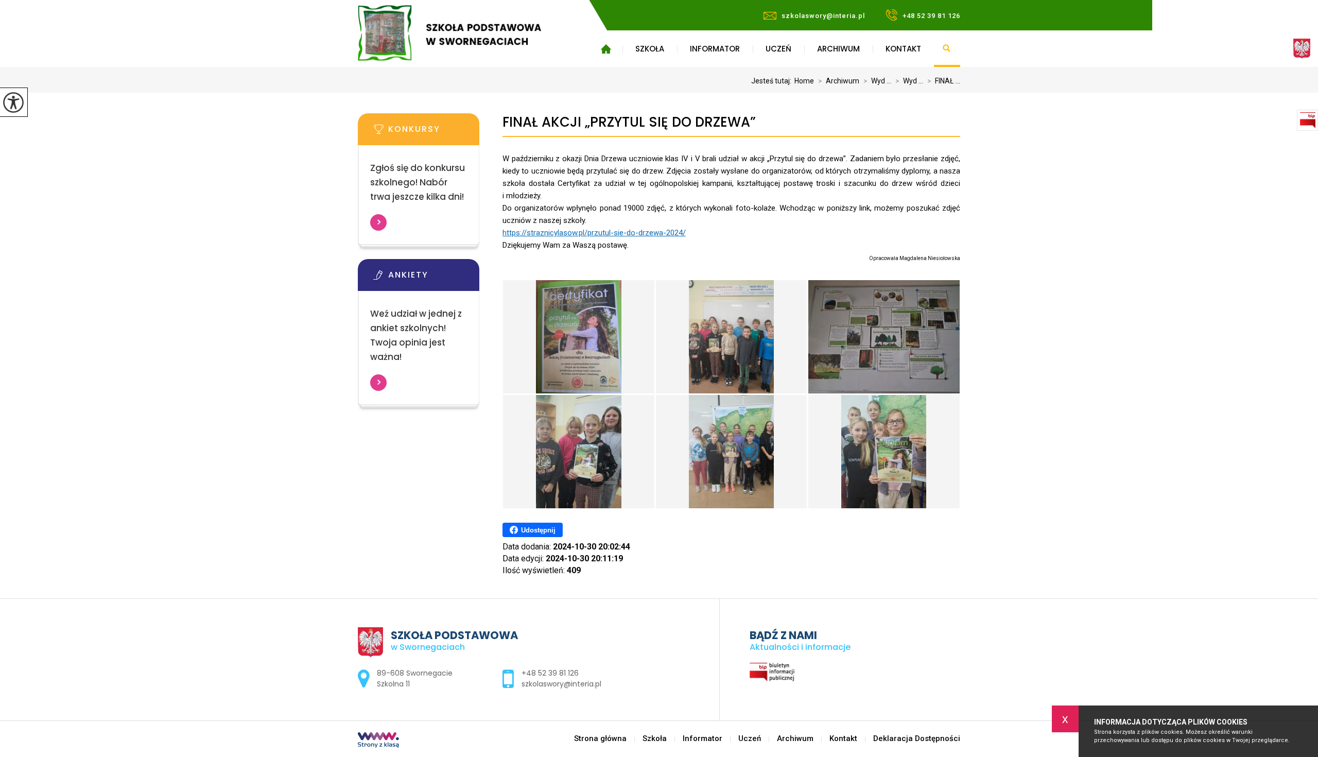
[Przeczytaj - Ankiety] (434, 278)
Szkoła (649, 48)
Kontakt (903, 48)
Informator (715, 48)
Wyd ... (877, 80)
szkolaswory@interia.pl (823, 16)
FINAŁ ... (943, 80)
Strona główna (605, 49)
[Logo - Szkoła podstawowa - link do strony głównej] (464, 33)
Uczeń (778, 48)
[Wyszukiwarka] (947, 49)
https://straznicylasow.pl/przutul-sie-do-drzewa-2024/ (594, 232)
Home (804, 80)
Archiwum (838, 48)
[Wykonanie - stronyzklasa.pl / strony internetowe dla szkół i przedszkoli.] (378, 741)
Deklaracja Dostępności (916, 739)
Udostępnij (538, 530)
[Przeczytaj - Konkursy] (434, 132)
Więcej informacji (378, 222)
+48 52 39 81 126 (931, 16)
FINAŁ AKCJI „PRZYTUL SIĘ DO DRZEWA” (629, 122)
